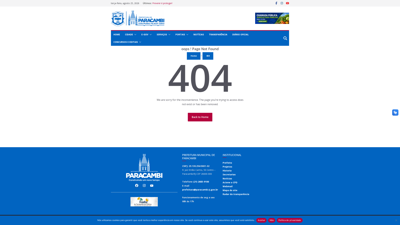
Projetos (227, 166)
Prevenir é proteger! (162, 3)
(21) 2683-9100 (201, 181)
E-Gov (144, 34)
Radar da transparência (236, 194)
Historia (227, 170)
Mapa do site (230, 190)
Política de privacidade (289, 220)
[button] (134, 34)
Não (272, 220)
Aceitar (261, 220)
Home (116, 34)
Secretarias (229, 174)
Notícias (198, 34)
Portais (180, 34)
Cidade (129, 34)
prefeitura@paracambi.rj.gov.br (200, 189)
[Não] (396, 220)
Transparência (218, 34)
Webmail (227, 186)
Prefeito (227, 162)
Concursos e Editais (125, 41)
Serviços (162, 34)
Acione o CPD (230, 182)
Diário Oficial (240, 34)
